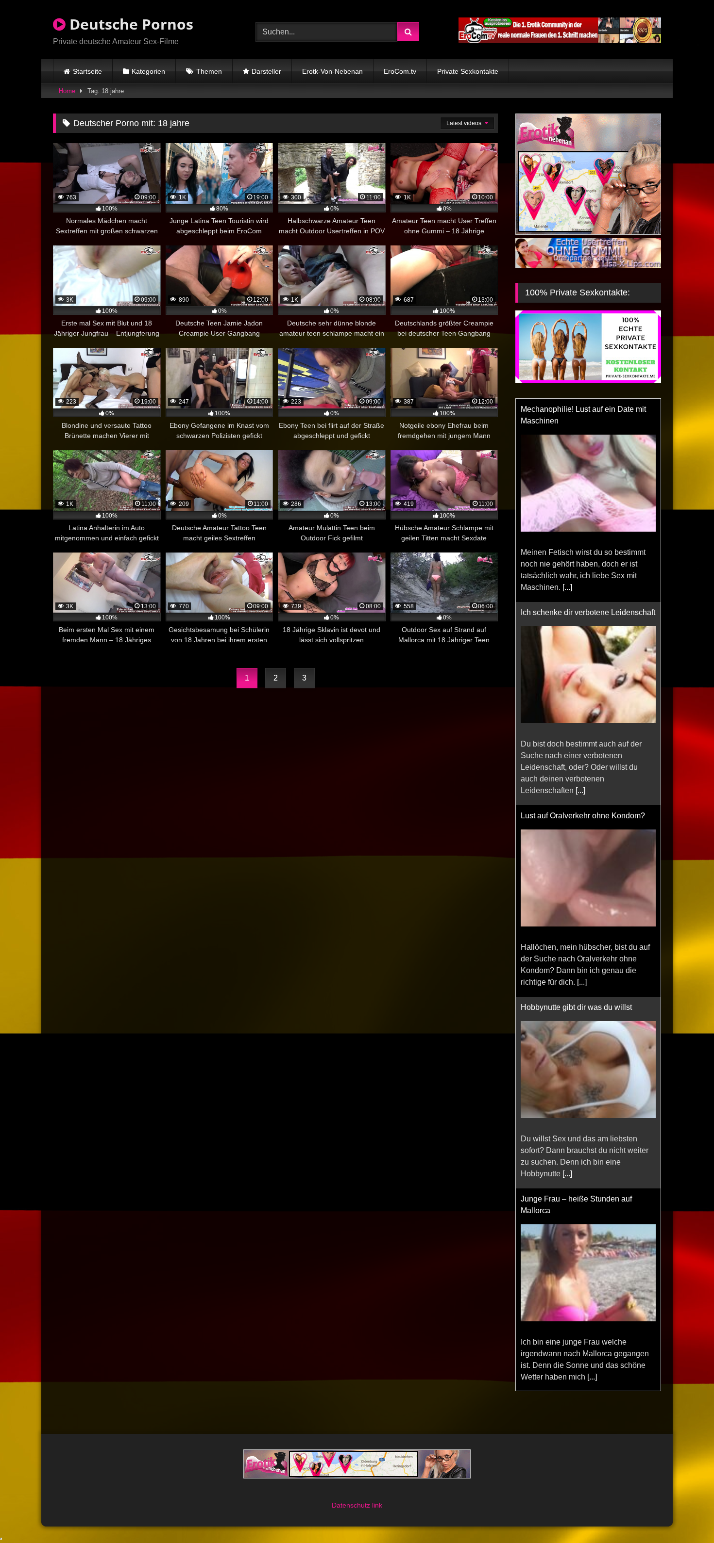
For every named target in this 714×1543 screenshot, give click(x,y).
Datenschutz (352, 1505)
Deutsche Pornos (129, 24)
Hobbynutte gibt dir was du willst (576, 1007)
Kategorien (148, 71)
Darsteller (266, 71)
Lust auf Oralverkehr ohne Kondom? (583, 816)
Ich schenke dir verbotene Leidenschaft (588, 612)
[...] (567, 587)
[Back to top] (684, 1514)
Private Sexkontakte (467, 71)
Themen (209, 71)
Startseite (87, 71)
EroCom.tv (400, 71)
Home (67, 91)
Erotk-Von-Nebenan (332, 71)
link (377, 1505)
